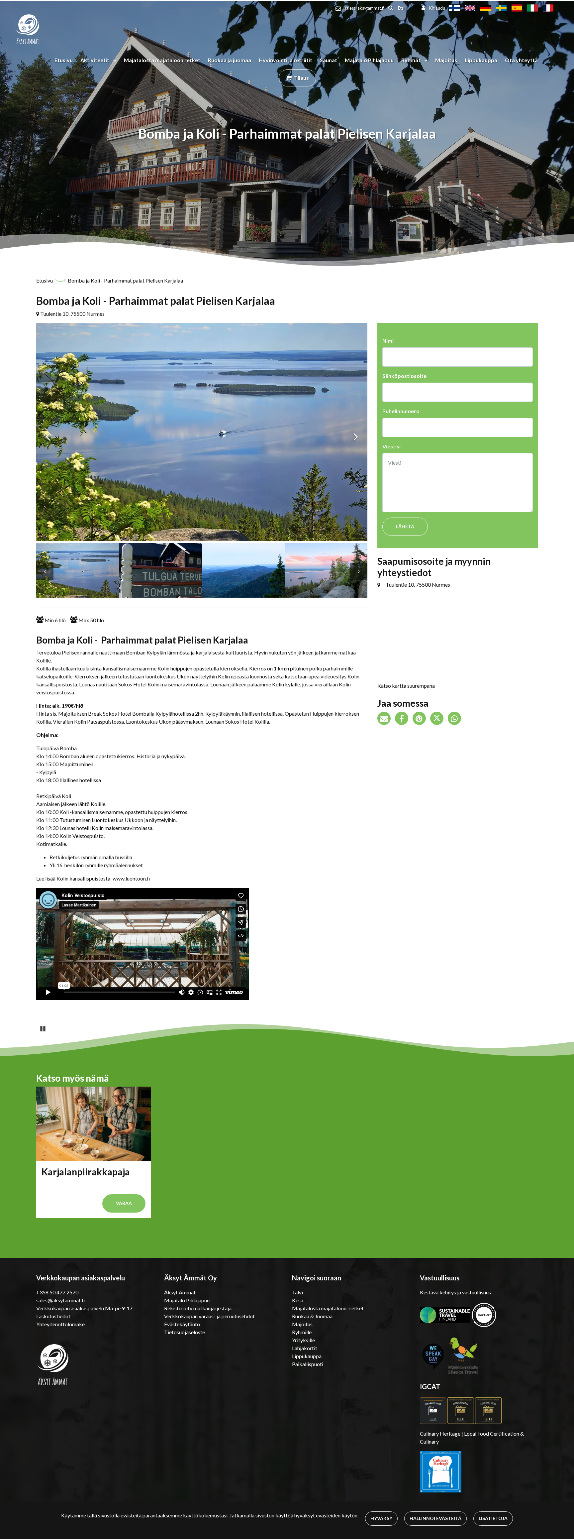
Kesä (297, 1300)
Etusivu (63, 60)
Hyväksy (381, 1518)
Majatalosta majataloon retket (162, 60)
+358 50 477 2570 (57, 1292)
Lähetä (405, 526)
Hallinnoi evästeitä (435, 1518)
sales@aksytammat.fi (364, 8)
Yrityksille (303, 1340)
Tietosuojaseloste (184, 1332)
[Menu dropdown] (113, 60)
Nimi (388, 340)
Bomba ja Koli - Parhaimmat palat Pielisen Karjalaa (125, 280)
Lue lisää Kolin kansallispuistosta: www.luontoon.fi (93, 878)
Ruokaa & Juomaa (312, 1316)
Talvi (297, 1292)
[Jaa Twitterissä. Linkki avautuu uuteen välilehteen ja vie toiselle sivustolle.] (439, 719)
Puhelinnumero (401, 411)
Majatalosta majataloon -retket (328, 1308)
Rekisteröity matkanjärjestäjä (198, 1308)
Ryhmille (302, 1332)
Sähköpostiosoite (404, 376)
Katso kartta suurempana (406, 685)
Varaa (124, 1203)
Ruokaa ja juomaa (229, 60)
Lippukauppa (481, 60)
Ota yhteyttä (521, 60)
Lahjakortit (304, 1348)
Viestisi (391, 446)
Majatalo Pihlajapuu (369, 60)
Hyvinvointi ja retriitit (285, 60)
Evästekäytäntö (182, 1324)
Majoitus (446, 60)
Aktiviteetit (95, 60)
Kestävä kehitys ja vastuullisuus (455, 1292)
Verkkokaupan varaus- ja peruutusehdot (209, 1316)
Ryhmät (411, 60)
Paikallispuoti (307, 1364)
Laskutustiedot (53, 1316)
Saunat (328, 60)
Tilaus (301, 77)
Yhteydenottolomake (60, 1324)
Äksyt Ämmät (180, 1292)
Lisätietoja (493, 1518)
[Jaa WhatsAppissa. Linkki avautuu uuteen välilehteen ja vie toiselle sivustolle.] (456, 719)
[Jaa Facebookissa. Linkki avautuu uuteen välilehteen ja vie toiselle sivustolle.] (404, 719)
